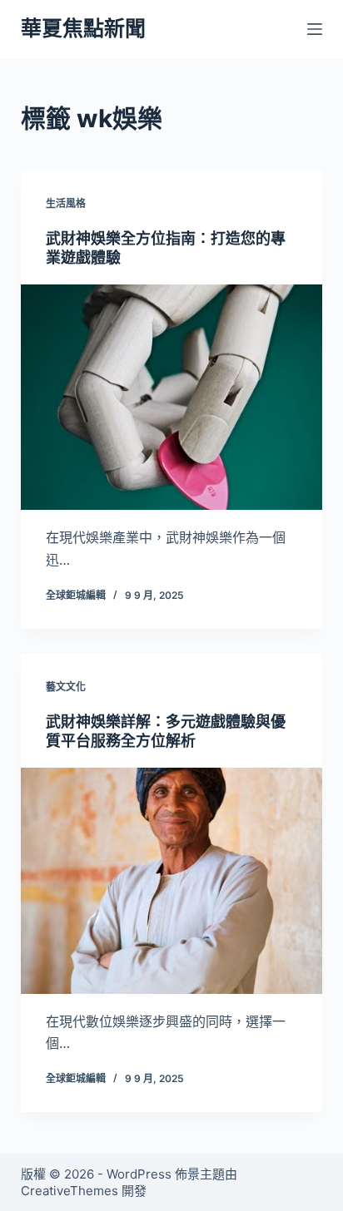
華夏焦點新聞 (83, 28)
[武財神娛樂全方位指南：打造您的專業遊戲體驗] (172, 397)
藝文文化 (66, 686)
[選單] (314, 29)
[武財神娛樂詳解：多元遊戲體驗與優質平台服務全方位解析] (172, 881)
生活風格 (66, 203)
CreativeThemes (69, 1191)
